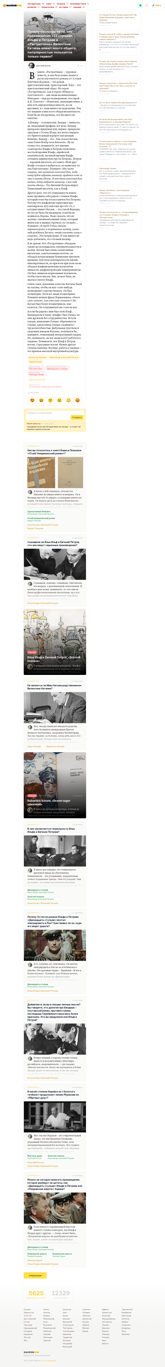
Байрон (105, 1309)
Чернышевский (30, 1328)
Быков (85, 1331)
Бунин (65, 1315)
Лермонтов (29, 1312)
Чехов (46, 1309)
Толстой (27, 1315)
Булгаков (47, 1325)
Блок (45, 1322)
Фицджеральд (108, 1319)
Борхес (105, 1331)
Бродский (67, 1322)
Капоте (105, 1343)
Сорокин (86, 1309)
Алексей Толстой (37, 380)
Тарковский (127, 1309)
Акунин (85, 1322)
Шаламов (67, 1334)
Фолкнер (106, 1315)
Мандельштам (49, 1328)
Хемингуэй (107, 1312)
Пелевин (86, 1312)
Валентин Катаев (37, 357)
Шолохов (67, 1309)
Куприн (46, 1315)
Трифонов (67, 1337)
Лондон (105, 1325)
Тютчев (27, 1337)
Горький (47, 1340)
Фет (25, 1340)
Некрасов (28, 1334)
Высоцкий (67, 1346)
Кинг (104, 1340)
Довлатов (87, 1319)
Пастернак (68, 1328)
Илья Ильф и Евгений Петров (64, 357)
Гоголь (27, 1322)
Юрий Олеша (35, 362)
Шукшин (66, 1319)
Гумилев (46, 1334)
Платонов (47, 1337)
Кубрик (125, 1322)
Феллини (126, 1334)
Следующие (35, 1275)
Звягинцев (126, 1315)
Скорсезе (126, 1325)
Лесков (46, 1312)
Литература (33, 446)
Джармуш (126, 1328)
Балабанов (126, 1312)
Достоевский (30, 1319)
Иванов (85, 1325)
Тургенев (28, 1325)
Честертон (107, 1322)
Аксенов (67, 1340)
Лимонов (86, 1315)
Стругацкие (68, 1325)
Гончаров (28, 1331)
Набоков (47, 1331)
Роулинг (105, 1337)
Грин (65, 1312)
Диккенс (106, 1328)
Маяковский (48, 1319)
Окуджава (67, 1343)
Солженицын (68, 1331)
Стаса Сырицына (48, 1360)
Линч (124, 1331)
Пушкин (27, 1309)
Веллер (85, 1328)
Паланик (106, 1334)
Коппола (125, 1319)
